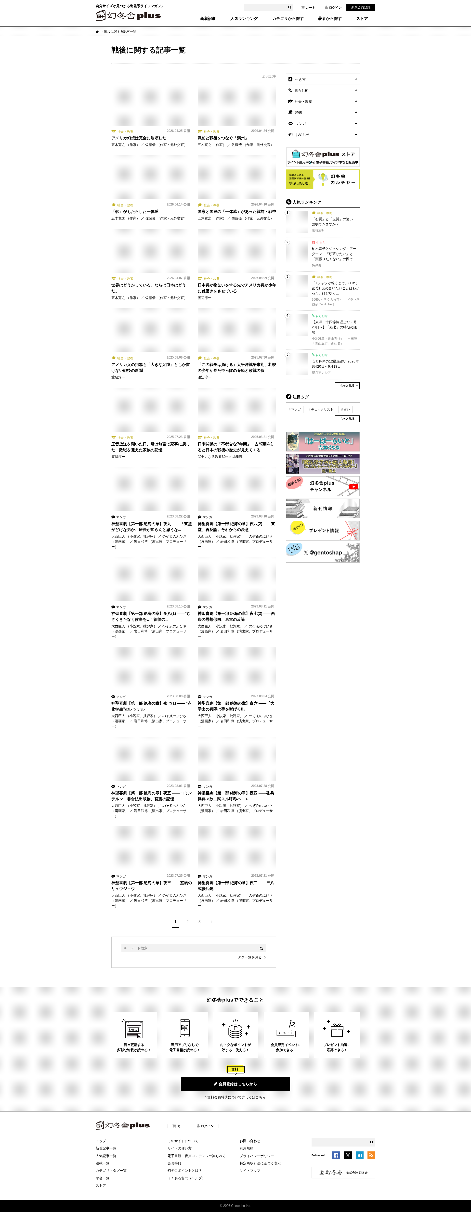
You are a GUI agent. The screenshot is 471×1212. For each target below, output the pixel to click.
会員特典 (174, 1163)
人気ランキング (244, 19)
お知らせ (302, 135)
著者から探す (330, 19)
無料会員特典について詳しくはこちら (236, 1097)
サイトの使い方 (180, 1148)
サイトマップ (250, 1171)
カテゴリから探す (288, 19)
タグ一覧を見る (250, 957)
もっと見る (347, 385)
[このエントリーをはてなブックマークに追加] (360, 1156)
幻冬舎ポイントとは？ (185, 1171)
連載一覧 (102, 1163)
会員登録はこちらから (238, 1084)
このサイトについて (183, 1141)
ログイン (335, 7)
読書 (298, 113)
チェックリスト (322, 409)
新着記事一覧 (106, 1148)
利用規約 (246, 1148)
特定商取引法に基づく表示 (260, 1163)
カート (310, 7)
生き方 (300, 79)
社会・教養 (303, 101)
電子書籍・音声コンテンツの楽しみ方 (197, 1156)
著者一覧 (102, 1178)
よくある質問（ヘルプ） (186, 1178)
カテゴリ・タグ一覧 (111, 1171)
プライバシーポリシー (257, 1156)
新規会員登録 (360, 7)
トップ (101, 1141)
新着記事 (208, 19)
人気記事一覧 (106, 1156)
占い (347, 409)
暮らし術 (301, 90)
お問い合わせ (250, 1141)
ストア (362, 19)
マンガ (301, 124)
